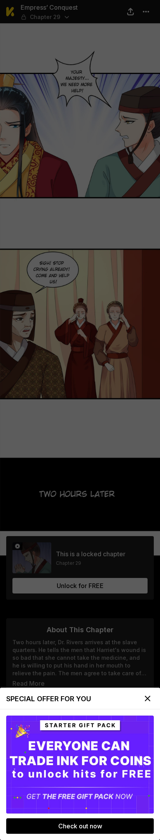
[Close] (147, 698)
